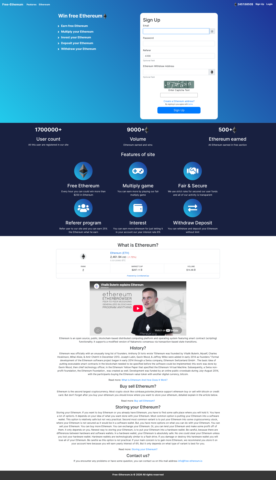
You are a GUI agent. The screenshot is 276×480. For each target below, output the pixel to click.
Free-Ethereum (12, 4)
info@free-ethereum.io (190, 460)
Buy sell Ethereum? (144, 400)
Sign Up (259, 4)
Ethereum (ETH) (119, 253)
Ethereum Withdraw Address (158, 66)
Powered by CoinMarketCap (138, 275)
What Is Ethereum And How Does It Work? (144, 379)
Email (146, 25)
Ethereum (44, 4)
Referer (147, 50)
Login (269, 4)
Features (32, 4)
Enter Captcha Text (179, 90)
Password (148, 37)
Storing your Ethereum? (144, 449)
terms (190, 104)
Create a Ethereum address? (179, 101)
